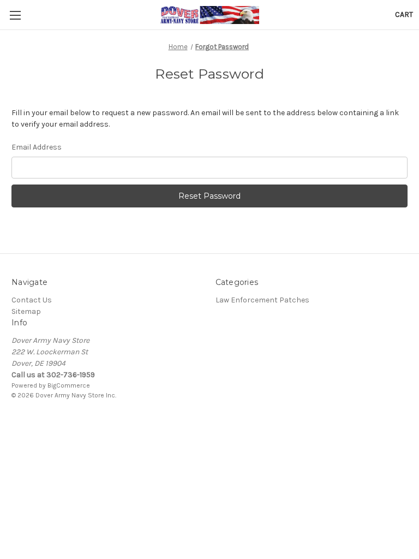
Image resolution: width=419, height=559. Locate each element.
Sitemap (26, 311)
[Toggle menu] (15, 15)
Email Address (36, 147)
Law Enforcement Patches (262, 300)
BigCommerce (68, 385)
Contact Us (31, 300)
